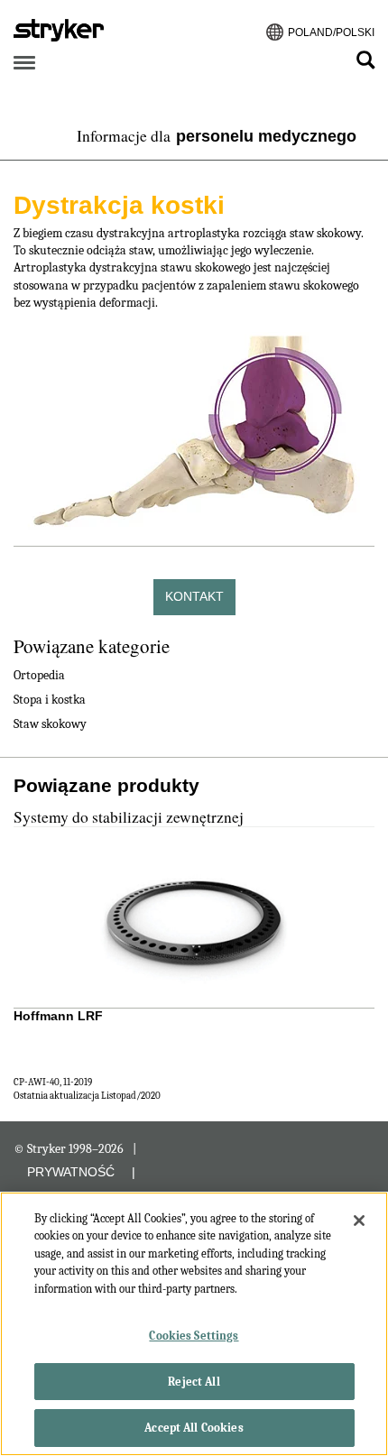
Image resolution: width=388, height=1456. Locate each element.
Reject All (193, 1381)
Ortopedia (39, 675)
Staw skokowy (50, 724)
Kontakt (194, 596)
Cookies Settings (193, 1335)
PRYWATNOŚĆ (71, 1172)
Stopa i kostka (50, 699)
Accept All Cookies (193, 1427)
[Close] (359, 1220)
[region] (194, 1324)
